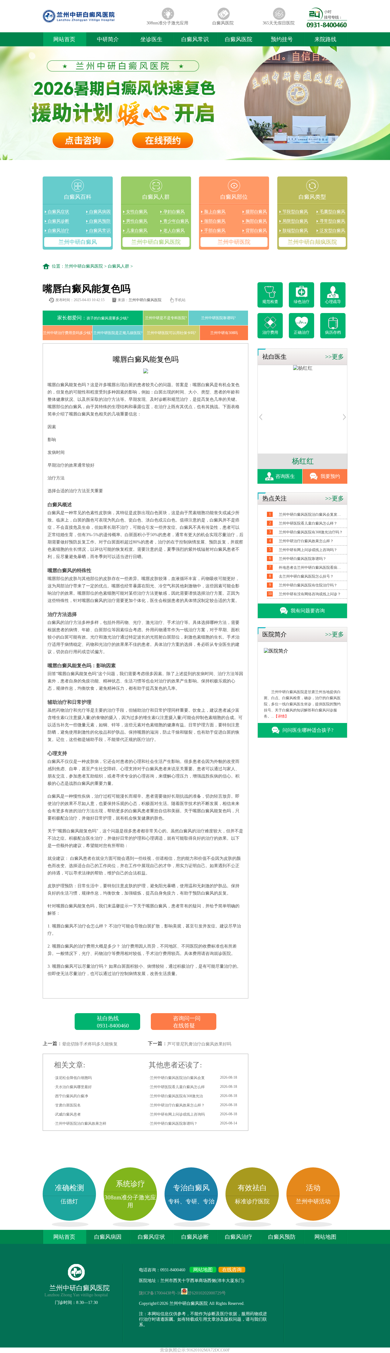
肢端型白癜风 (295, 230)
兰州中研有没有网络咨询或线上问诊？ (310, 594)
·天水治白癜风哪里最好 (73, 1087)
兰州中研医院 (234, 242)
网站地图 (325, 1237)
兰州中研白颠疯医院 (312, 242)
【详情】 (281, 716)
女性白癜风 (136, 211)
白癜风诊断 (58, 221)
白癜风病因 (100, 211)
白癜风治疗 (58, 230)
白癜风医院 (223, 23)
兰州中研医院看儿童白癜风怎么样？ (308, 523)
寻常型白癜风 (332, 221)
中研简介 (108, 39)
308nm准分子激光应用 (167, 23)
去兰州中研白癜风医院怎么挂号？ (306, 576)
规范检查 (270, 301)
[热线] (327, 25)
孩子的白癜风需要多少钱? (92, 317)
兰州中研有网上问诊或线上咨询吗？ (308, 550)
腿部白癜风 (256, 211)
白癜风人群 (118, 266)
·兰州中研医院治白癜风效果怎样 (80, 1123)
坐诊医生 (151, 39)
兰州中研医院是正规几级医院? (117, 333)
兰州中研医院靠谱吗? (218, 318)
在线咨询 (232, 1269)
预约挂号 (282, 39)
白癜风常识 (195, 39)
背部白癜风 (256, 230)
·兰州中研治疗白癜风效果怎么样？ (193, 1105)
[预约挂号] (260, 418)
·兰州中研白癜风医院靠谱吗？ (193, 1123)
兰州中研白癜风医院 (156, 242)
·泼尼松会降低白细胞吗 (73, 1078)
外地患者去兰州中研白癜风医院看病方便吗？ (311, 567)
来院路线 (325, 39)
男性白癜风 (136, 221)
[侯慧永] (303, 368)
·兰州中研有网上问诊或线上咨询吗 (193, 1114)
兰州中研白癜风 (77, 242)
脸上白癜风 (214, 211)
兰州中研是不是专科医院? (166, 318)
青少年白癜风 (176, 221)
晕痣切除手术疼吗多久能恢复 (90, 1044)
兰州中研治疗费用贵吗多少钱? (67, 333)
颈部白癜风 (214, 221)
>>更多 (334, 356)
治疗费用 (270, 332)
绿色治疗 (302, 301)
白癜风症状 (58, 211)
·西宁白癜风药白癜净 (71, 1096)
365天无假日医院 (279, 23)
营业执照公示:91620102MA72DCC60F (195, 1350)
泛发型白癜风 (332, 230)
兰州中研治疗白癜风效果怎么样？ (306, 541)
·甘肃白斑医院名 (67, 1105)
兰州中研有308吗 (224, 333)
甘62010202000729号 (206, 1293)
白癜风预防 (100, 221)
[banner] (195, 103)
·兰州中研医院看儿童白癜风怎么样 (193, 1086)
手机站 (180, 300)
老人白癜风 (174, 230)
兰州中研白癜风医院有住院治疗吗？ (308, 585)
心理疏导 (333, 301)
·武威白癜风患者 (67, 1114)
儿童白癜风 (136, 230)
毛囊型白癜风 (332, 211)
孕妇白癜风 (174, 211)
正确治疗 (302, 332)
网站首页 (64, 39)
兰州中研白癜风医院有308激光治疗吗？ (311, 532)
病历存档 (333, 332)
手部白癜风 (214, 230)
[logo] (91, 22)
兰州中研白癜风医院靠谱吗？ (302, 559)
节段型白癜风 (295, 211)
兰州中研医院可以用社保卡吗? (171, 333)
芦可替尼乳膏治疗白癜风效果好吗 (199, 1044)
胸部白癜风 (256, 221)
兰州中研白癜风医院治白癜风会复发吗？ (311, 514)
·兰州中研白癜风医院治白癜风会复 (193, 1077)
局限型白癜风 (295, 221)
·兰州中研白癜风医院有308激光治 (193, 1096)
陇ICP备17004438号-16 (160, 1293)
